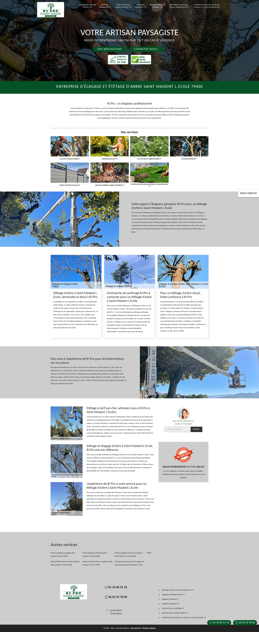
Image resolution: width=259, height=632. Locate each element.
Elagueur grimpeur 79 (141, 6)
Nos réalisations (110, 49)
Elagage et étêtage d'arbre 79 (87, 6)
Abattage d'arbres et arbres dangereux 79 (179, 6)
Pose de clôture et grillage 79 (157, 6)
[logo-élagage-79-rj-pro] (54, 9)
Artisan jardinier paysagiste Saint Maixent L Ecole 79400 (63, 554)
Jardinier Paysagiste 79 (105, 6)
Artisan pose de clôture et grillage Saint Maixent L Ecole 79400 (97, 563)
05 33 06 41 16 (221, 622)
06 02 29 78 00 (247, 622)
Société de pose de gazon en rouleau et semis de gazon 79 (206, 6)
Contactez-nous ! (146, 49)
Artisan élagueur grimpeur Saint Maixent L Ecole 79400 (95, 554)
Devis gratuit (248, 193)
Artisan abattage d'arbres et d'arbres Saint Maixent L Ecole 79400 (128, 554)
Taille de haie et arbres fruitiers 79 (123, 6)
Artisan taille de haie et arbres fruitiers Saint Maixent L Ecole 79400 (65, 563)
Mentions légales (149, 628)
